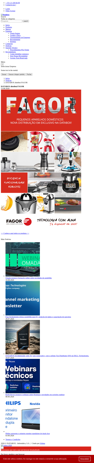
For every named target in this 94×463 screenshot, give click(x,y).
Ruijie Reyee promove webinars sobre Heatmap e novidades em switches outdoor (35, 395)
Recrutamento (15, 39)
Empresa (9, 31)
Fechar (29, 74)
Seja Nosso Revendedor (19, 56)
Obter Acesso (10, 11)
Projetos (13, 42)
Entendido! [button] (84, 459)
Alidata (42, 443)
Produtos (9, 27)
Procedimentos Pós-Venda (19, 50)
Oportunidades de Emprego (20, 37)
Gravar (4, 74)
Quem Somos (15, 33)
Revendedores (11, 52)
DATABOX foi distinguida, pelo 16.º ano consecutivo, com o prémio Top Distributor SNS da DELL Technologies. (47, 356)
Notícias (8, 46)
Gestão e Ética (15, 35)
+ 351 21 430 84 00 (13, 3)
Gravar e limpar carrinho (17, 74)
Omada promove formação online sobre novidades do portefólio (29, 278)
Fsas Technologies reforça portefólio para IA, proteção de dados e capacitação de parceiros (38, 317)
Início (8, 25)
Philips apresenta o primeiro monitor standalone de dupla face (28, 434)
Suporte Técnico (11, 48)
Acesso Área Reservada (18, 58)
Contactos (9, 44)
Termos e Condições (13, 439)
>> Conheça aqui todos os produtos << (15, 233)
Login (8, 9)
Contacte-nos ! (11, 5)
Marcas (8, 29)
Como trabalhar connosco (19, 54)
